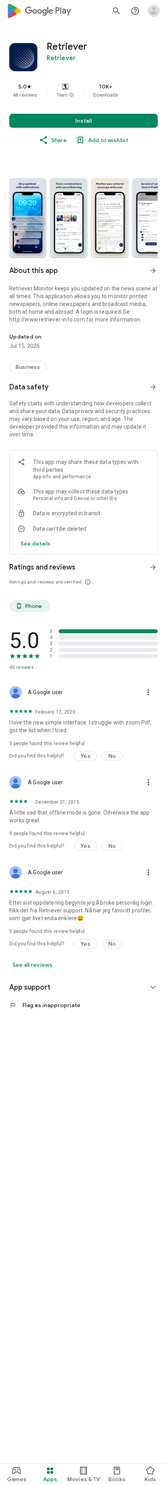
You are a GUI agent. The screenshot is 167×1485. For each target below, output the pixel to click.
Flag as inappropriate (44, 1005)
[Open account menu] (153, 11)
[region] (83, 90)
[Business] (27, 367)
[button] (71, 95)
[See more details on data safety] (35, 543)
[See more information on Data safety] (153, 387)
